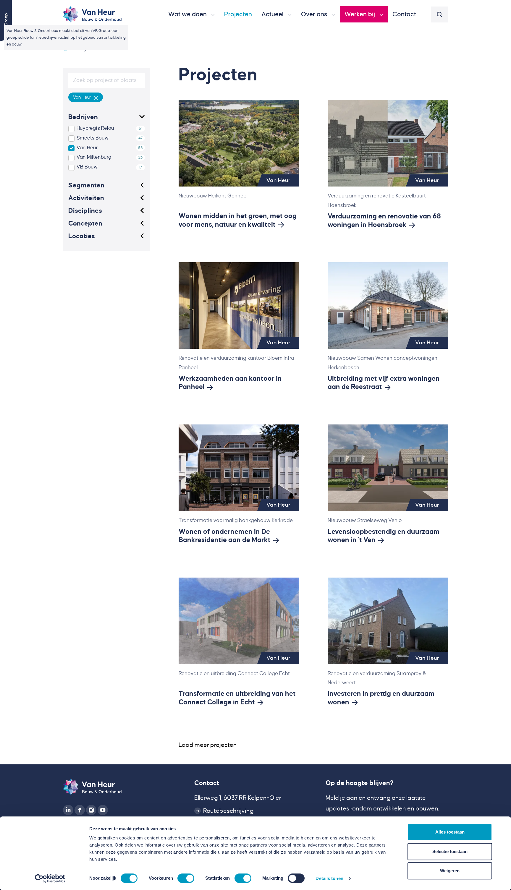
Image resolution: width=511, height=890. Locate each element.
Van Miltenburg (94, 157)
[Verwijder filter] (95, 97)
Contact (206, 783)
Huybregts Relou (95, 128)
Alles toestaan (450, 831)
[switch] (185, 878)
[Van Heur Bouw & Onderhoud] (65, 48)
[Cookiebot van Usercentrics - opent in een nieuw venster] (50, 878)
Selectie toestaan (450, 851)
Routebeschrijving (228, 811)
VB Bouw (87, 167)
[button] (191, 14)
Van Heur (87, 147)
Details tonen (329, 878)
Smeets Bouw (93, 138)
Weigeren (450, 870)
